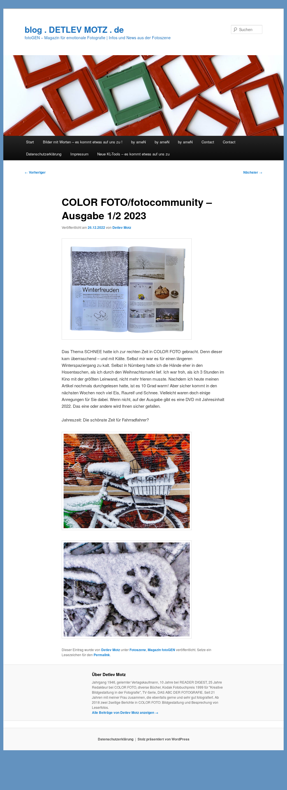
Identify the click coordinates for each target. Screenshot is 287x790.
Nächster (252, 172)
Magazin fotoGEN (161, 649)
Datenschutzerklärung (43, 154)
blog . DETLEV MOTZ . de (74, 29)
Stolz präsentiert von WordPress (163, 739)
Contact (208, 142)
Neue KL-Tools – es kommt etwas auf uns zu (133, 154)
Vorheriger (35, 172)
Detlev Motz (121, 227)
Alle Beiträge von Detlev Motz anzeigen (125, 712)
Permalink (102, 654)
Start (30, 142)
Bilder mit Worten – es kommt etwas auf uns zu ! (82, 142)
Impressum (79, 154)
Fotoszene (137, 649)
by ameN (138, 142)
